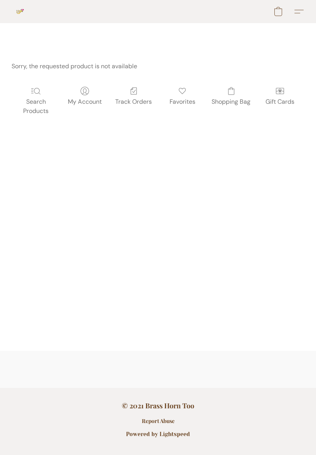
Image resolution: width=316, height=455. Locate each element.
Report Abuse (158, 421)
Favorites (182, 102)
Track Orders (133, 102)
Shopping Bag (231, 102)
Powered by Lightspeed (158, 434)
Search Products (36, 106)
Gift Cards (280, 102)
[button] (20, 11)
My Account (85, 102)
